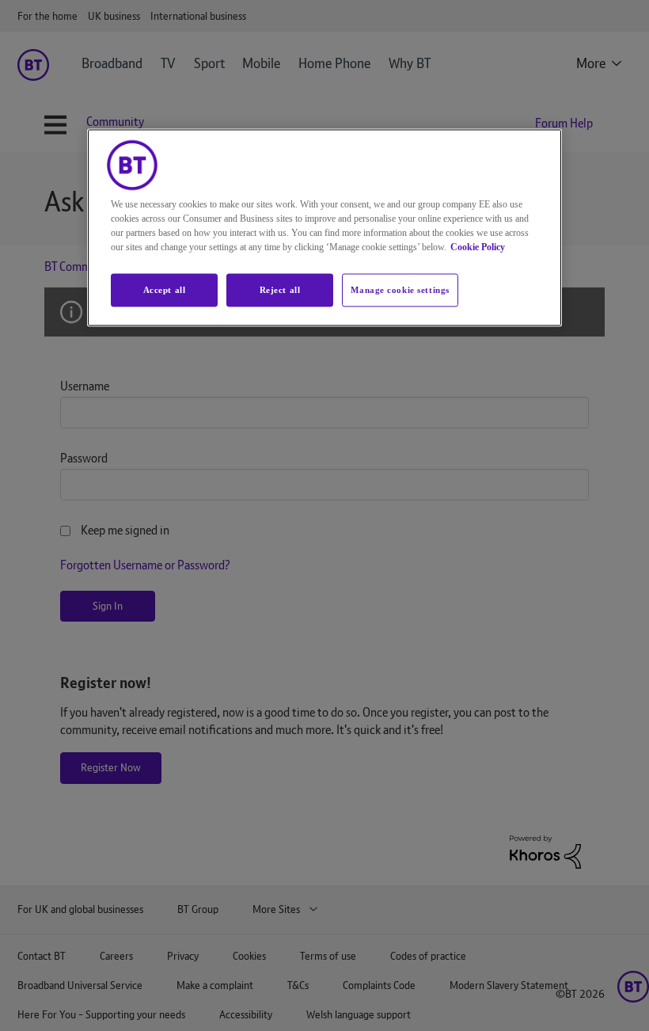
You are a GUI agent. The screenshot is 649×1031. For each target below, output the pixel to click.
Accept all (164, 290)
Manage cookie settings (400, 290)
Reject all (280, 290)
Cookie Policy (477, 247)
